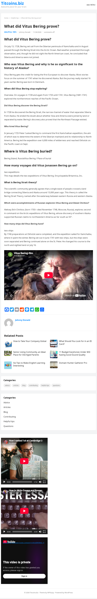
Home (6, 18)
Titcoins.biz (12, 3)
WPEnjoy (50, 592)
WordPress (69, 592)
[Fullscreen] (44, 482)
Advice (7, 385)
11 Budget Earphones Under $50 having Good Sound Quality (74, 353)
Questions (56, 385)
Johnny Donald (24, 32)
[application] (24, 461)
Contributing (33, 385)
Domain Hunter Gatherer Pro (73, 362)
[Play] (4, 482)
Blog (23, 385)
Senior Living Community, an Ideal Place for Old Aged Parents (29, 353)
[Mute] (40, 482)
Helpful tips (15, 18)
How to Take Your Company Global (29, 341)
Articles (16, 385)
